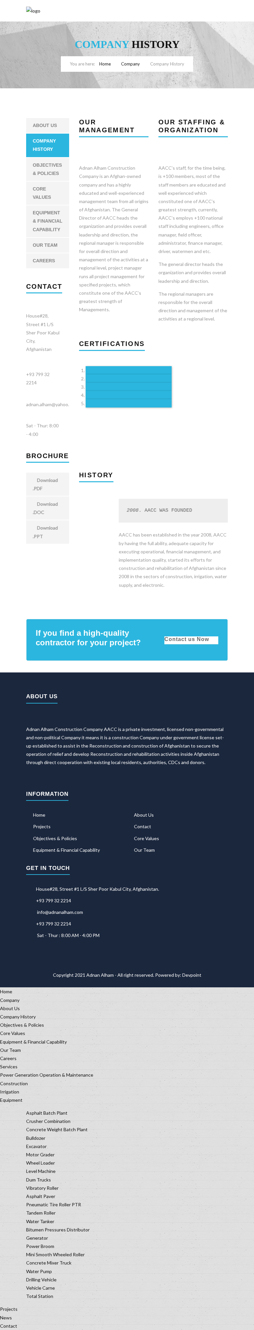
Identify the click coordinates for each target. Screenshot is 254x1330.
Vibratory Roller (42, 1188)
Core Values (42, 193)
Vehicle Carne (40, 1288)
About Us (45, 125)
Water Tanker (40, 1221)
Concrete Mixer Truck (48, 1263)
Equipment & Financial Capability (48, 221)
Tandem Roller (41, 1213)
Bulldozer (35, 1138)
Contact (142, 826)
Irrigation (9, 1091)
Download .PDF (45, 484)
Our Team (45, 245)
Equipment (11, 1100)
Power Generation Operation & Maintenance (46, 1075)
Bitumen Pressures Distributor (58, 1229)
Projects (42, 826)
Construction (14, 1083)
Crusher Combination (48, 1121)
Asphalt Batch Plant (46, 1113)
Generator (37, 1238)
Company (130, 63)
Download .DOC (45, 508)
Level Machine (41, 1171)
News (6, 1317)
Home (105, 63)
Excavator (36, 1146)
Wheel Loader (40, 1163)
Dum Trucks (38, 1179)
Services (9, 1066)
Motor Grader (40, 1154)
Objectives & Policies (47, 169)
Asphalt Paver (40, 1196)
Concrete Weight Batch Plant (57, 1129)
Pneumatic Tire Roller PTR (53, 1204)
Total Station (39, 1296)
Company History (44, 145)
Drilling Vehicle (41, 1279)
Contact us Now (186, 639)
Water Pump (39, 1271)
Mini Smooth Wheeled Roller (55, 1254)
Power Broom (40, 1246)
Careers (44, 260)
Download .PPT (45, 532)
